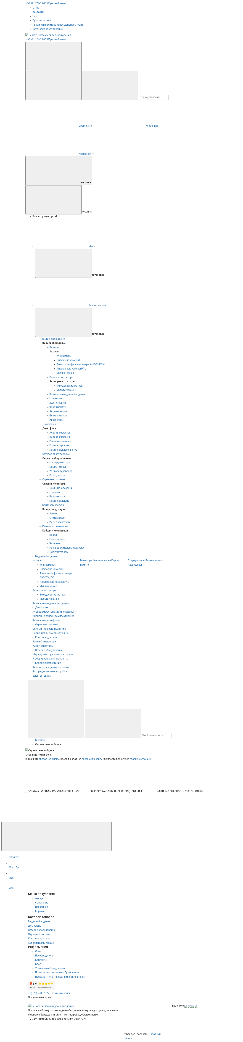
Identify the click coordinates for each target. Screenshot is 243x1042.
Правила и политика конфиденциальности (58, 24)
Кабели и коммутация (55, 526)
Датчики (54, 492)
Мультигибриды (66, 390)
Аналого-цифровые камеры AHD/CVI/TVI (81, 364)
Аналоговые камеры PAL (71, 368)
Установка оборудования (48, 29)
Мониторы (55, 398)
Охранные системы (53, 479)
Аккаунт (40, 898)
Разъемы (54, 543)
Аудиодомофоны (59, 432)
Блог (35, 16)
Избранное (41, 906)
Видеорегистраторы (61, 377)
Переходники (57, 539)
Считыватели (57, 517)
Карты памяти (57, 407)
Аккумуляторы (58, 411)
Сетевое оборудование (56, 454)
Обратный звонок (57, 3)
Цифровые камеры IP (69, 360)
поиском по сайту (92, 758)
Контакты (38, 11)
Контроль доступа (53, 505)
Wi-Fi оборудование (60, 471)
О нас (36, 7)
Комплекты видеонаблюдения (67, 394)
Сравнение (41, 902)
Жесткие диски (58, 402)
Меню (92, 246)
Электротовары (58, 552)
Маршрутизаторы (59, 462)
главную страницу (140, 758)
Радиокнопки (57, 496)
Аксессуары (56, 419)
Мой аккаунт (86, 153)
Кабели (53, 534)
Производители (42, 20)
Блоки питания (58, 415)
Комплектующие (59, 445)
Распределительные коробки (66, 547)
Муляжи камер (65, 372)
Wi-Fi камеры (64, 355)
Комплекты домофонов (63, 449)
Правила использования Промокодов (57, 972)
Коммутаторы (57, 466)
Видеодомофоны (59, 436)
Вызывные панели (60, 441)
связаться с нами (49, 758)
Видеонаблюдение (53, 338)
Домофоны (49, 424)
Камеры (54, 347)
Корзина (86, 182)
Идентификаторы (59, 522)
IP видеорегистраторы (70, 385)
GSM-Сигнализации (61, 488)
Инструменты (57, 475)
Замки (53, 513)
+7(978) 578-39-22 (36, 3)
